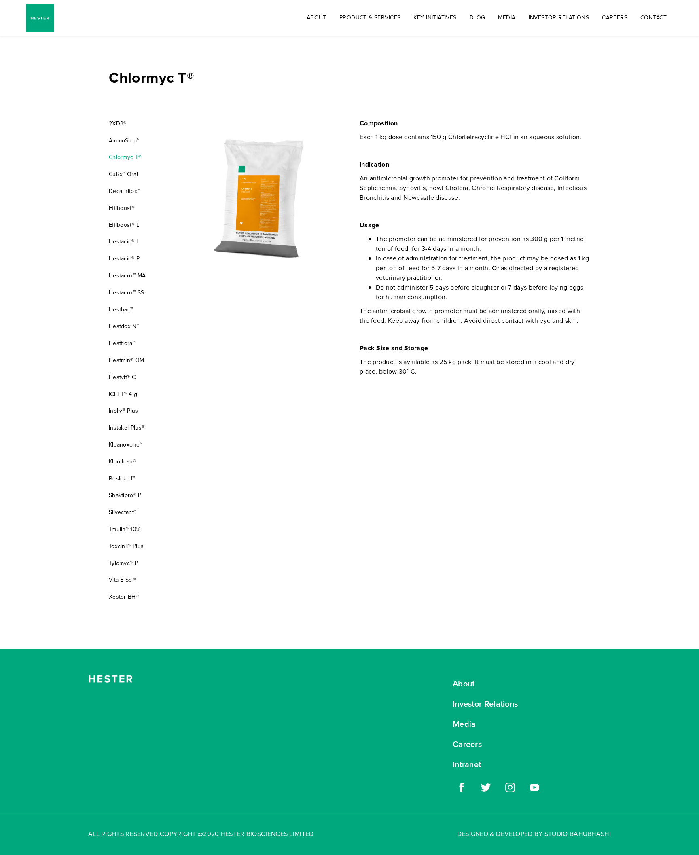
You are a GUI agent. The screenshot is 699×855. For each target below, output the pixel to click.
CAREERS (614, 17)
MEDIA (506, 17)
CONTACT (653, 17)
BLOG (477, 17)
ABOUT (316, 17)
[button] (370, 18)
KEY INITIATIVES (434, 17)
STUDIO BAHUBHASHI (577, 833)
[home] (40, 18)
